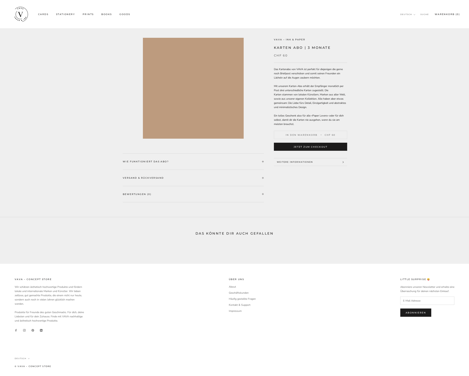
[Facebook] (16, 330)
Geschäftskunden (239, 293)
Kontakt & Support (239, 305)
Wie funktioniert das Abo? (146, 161)
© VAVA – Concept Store (33, 366)
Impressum (235, 311)
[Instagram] (24, 330)
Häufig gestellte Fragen (242, 299)
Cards (43, 14)
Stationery (65, 14)
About (232, 287)
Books (106, 14)
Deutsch (406, 14)
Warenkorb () (447, 14)
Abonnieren (416, 312)
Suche (424, 14)
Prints (88, 14)
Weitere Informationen (295, 162)
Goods (124, 14)
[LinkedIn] (41, 330)
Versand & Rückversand (143, 177)
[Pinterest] (33, 330)
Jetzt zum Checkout (310, 146)
